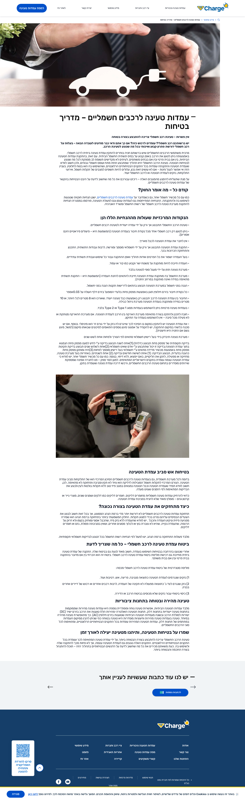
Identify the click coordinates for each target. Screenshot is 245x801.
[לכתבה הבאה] (50, 687)
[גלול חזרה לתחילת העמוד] (39, 768)
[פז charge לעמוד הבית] (122, 725)
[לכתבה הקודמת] (193, 687)
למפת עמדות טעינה (31, 8)
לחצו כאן (33, 794)
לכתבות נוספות (173, 692)
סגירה (15, 794)
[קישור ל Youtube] (67, 781)
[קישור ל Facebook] (58, 781)
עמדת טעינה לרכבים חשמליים (115, 197)
